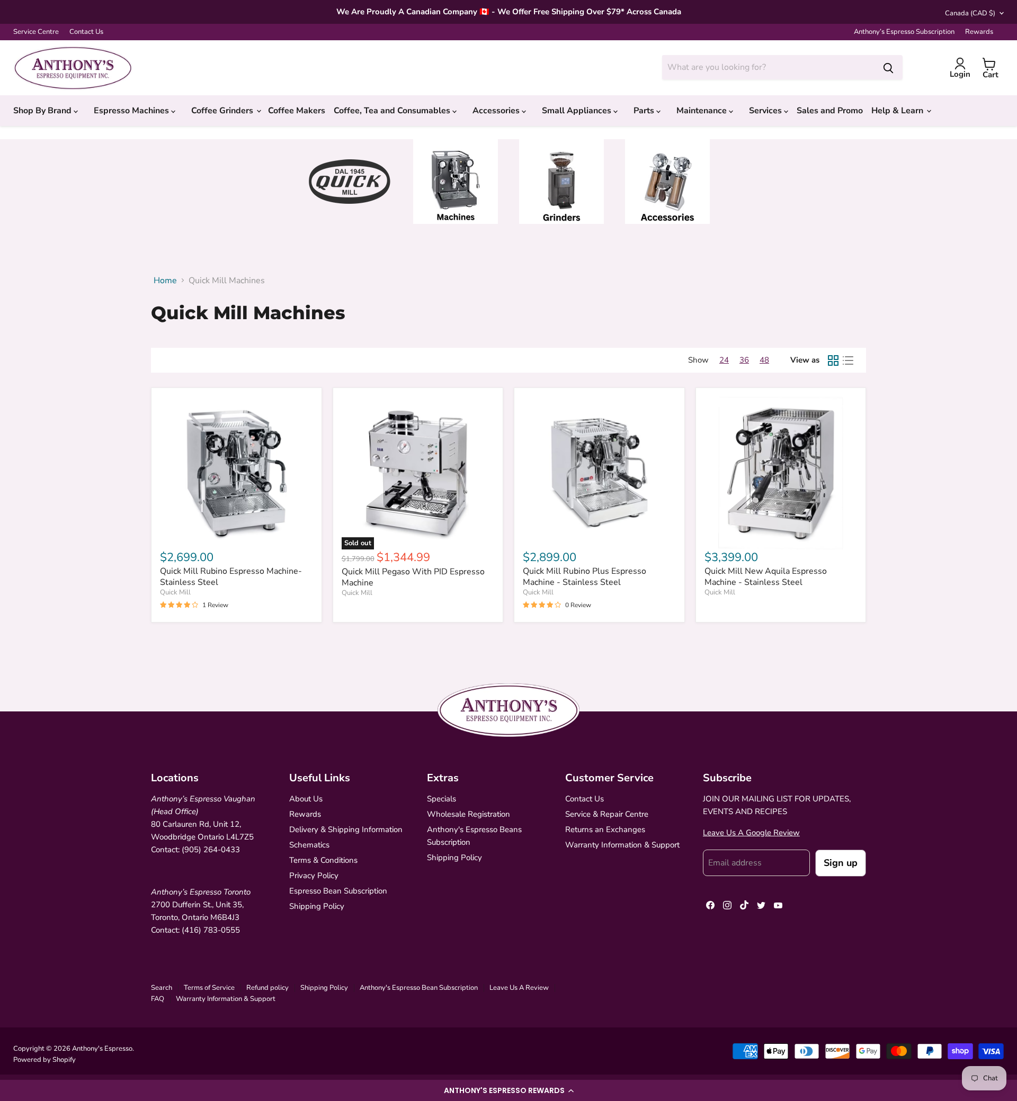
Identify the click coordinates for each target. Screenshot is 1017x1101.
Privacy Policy (313, 875)
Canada (970, 13)
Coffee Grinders (223, 110)
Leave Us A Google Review (751, 832)
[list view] (848, 360)
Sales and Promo (830, 110)
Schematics (309, 845)
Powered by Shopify (44, 1059)
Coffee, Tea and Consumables (393, 110)
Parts (645, 110)
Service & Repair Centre (606, 814)
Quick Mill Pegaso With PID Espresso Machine (413, 577)
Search (161, 987)
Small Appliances (577, 110)
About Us (306, 798)
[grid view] (833, 360)
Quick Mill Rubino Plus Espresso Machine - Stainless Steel (584, 576)
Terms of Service (209, 987)
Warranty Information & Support (622, 845)
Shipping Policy (316, 906)
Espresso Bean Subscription (338, 891)
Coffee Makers (296, 110)
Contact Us (86, 32)
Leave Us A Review (519, 987)
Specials (441, 798)
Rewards (979, 32)
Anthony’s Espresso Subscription (904, 32)
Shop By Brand (43, 110)
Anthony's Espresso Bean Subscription (419, 987)
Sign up (841, 862)
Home (165, 280)
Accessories (497, 110)
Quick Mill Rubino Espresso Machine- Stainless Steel (231, 576)
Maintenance (702, 110)
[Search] (888, 67)
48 (764, 360)
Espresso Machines (132, 110)
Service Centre (36, 32)
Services (766, 110)
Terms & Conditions (323, 860)
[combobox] (768, 67)
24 (724, 360)
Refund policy (267, 987)
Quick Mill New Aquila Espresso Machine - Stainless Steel (765, 576)
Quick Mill (175, 592)
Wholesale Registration (468, 814)
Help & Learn (898, 110)
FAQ (157, 999)
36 (744, 360)
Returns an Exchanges (605, 829)
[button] (508, 1090)
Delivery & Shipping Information (346, 829)
